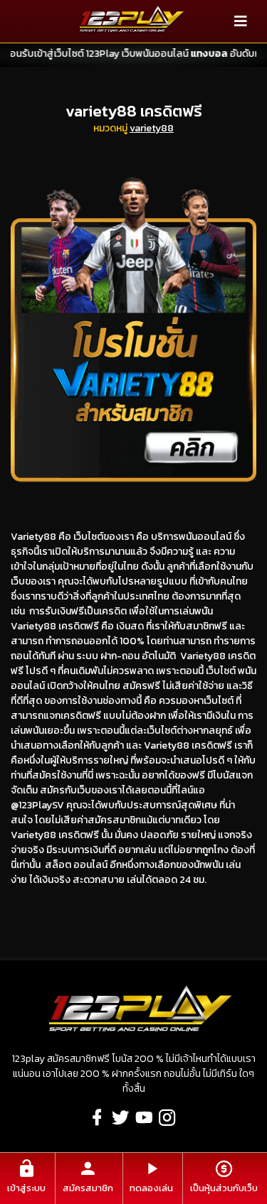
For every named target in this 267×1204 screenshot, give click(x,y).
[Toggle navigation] (240, 21)
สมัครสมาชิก (88, 1188)
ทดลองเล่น (151, 1188)
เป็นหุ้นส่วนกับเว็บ (224, 1188)
